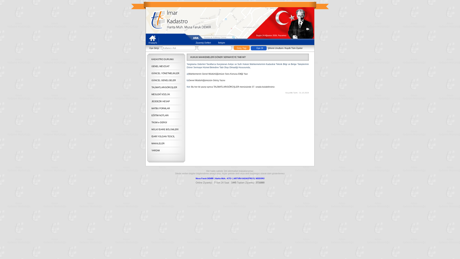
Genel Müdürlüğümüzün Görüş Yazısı (207, 80)
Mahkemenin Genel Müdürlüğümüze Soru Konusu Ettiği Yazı (218, 74)
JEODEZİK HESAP (160, 101)
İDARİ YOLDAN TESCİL (163, 136)
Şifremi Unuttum (275, 48)
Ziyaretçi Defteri (203, 43)
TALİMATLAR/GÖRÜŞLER (164, 87)
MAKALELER (158, 143)
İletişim (221, 43)
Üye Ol (259, 48)
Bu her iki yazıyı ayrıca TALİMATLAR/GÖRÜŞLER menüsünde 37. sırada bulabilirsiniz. (233, 87)
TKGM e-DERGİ (159, 122)
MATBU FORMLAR (160, 108)
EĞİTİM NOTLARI (160, 115)
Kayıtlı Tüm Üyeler (294, 48)
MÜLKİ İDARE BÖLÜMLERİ (164, 129)
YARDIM (155, 150)
